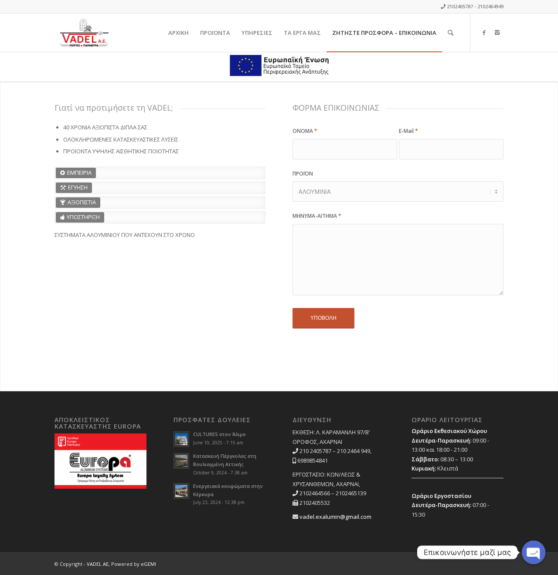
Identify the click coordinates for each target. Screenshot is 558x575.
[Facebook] (483, 32)
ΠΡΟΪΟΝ (303, 173)
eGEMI (148, 564)
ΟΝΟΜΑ (305, 131)
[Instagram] (497, 32)
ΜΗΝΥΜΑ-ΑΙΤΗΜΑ (317, 216)
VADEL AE (98, 564)
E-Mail (408, 131)
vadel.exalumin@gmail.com (335, 517)
